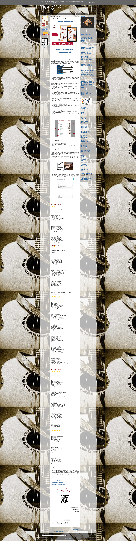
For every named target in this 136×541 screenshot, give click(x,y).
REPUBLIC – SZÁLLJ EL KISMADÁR (87, 47)
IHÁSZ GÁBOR (84, 135)
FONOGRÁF (83, 125)
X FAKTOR (83, 168)
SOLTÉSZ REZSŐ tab (85, 159)
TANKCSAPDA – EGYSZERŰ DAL (87, 53)
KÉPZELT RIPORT (84, 141)
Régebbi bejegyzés (74, 529)
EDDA (82, 123)
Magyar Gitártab (52, 7)
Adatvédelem (78, 13)
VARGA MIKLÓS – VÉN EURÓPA (87, 37)
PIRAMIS (82, 155)
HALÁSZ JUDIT (84, 127)
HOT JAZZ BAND (84, 132)
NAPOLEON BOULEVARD (85, 150)
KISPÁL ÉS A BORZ (84, 142)
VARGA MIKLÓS (84, 165)
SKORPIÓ (83, 160)
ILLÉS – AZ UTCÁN (84, 92)
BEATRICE (83, 111)
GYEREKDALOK (84, 126)
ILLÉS (82, 136)
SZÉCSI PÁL (83, 161)
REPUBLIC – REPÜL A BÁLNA (86, 81)
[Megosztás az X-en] (67, 520)
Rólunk (68, 13)
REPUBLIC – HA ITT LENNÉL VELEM (87, 42)
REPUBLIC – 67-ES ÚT (85, 52)
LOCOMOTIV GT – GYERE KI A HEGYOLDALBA (86, 61)
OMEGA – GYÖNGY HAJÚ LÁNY (87, 51)
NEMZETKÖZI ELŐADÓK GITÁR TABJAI (45, 48)
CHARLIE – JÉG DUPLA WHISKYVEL (87, 46)
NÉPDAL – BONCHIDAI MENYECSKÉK (85, 90)
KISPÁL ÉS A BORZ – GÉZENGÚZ (87, 59)
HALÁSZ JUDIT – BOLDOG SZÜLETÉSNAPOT (86, 68)
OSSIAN (82, 154)
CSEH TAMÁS (83, 118)
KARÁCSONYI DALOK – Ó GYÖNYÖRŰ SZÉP (86, 79)
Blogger (70, 538)
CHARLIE (83, 117)
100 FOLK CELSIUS (84, 108)
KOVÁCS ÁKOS (84, 146)
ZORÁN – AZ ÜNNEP (85, 56)
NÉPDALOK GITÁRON (85, 151)
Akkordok (84, 13)
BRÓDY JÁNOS (84, 116)
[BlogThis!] (66, 520)
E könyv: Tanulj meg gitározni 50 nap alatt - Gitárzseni (51, 13)
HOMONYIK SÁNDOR (85, 131)
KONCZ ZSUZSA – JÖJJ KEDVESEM (87, 75)
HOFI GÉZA (83, 130)
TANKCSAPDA (83, 164)
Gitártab (63, 13)
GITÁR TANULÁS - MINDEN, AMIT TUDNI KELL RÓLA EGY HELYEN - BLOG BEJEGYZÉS (87, 178)
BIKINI (82, 112)
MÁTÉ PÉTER (83, 149)
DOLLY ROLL (83, 122)
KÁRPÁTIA (83, 140)
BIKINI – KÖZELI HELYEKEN (86, 48)
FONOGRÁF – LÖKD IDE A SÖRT (87, 74)
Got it (93, 2)
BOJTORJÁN (83, 113)
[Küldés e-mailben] (64, 520)
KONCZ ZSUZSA (84, 145)
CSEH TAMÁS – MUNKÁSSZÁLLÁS (87, 65)
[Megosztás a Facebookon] (68, 520)
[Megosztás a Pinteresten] (69, 520)
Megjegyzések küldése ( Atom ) (60, 531)
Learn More (88, 2)
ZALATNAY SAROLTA (85, 169)
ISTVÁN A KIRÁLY (84, 137)
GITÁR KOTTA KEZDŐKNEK (65, 21)
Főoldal (60, 529)
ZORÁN (82, 170)
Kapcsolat (73, 13)
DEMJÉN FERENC (84, 121)
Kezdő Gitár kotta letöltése (64, 49)
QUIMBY (82, 156)
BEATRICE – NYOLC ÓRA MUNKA (87, 64)
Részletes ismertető (65, 52)
